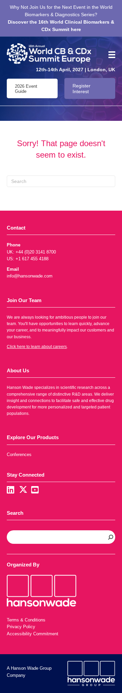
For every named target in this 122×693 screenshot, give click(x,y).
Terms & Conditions (26, 619)
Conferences (19, 454)
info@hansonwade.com (30, 275)
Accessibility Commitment (32, 633)
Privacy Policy (21, 626)
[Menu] (109, 55)
